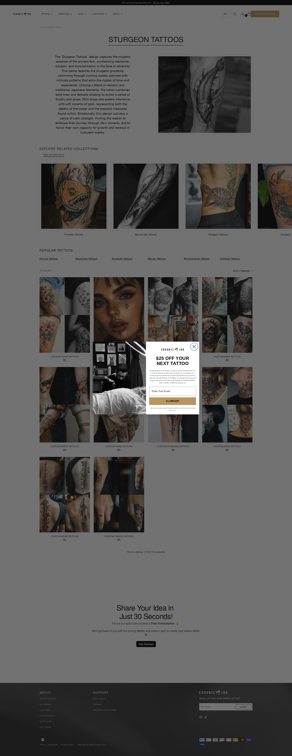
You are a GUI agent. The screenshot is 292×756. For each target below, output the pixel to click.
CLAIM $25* (172, 401)
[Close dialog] (194, 346)
